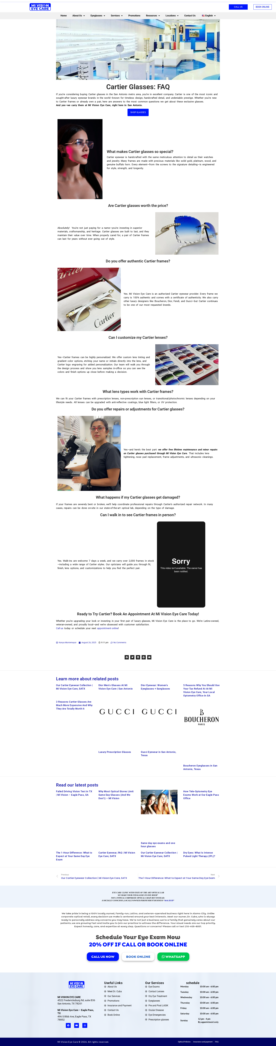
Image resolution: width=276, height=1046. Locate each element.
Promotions (134, 15)
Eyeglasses (96, 15)
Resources (151, 15)
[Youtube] (76, 1025)
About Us (77, 15)
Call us (59, 628)
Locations (171, 15)
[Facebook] (68, 1025)
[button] (127, 657)
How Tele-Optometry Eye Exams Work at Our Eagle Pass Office (201, 795)
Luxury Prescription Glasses (114, 752)
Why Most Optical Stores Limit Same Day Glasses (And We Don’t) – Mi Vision (116, 795)
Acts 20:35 (169, 900)
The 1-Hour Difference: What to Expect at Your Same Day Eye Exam (74, 856)
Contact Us (189, 15)
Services (115, 15)
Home (64, 15)
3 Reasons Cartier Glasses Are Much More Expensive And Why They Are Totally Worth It (74, 705)
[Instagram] (84, 1025)
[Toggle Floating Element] (266, 1038)
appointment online (107, 628)
